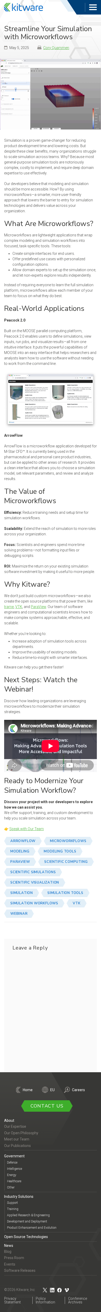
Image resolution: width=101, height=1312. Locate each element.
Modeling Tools (60, 851)
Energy (11, 1175)
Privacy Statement (12, 1300)
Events (9, 1264)
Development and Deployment (27, 1221)
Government (14, 1156)
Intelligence (14, 1168)
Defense (12, 1162)
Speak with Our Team (26, 829)
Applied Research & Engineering (28, 1215)
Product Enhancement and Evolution (31, 1227)
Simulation (21, 893)
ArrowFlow (22, 841)
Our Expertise (15, 1126)
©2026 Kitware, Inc (19, 1289)
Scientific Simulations (33, 872)
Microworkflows (68, 841)
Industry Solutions (18, 1196)
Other (11, 1187)
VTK (18, 607)
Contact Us (47, 1106)
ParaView (38, 607)
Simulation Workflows (34, 903)
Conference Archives (77, 1300)
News (8, 1245)
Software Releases (19, 1270)
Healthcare (14, 1181)
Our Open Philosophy (21, 1133)
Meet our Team (16, 1139)
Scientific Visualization (34, 882)
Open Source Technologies (26, 1237)
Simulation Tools (65, 893)
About (9, 1120)
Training (12, 1209)
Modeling (19, 851)
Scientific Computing (66, 861)
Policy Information (45, 1300)
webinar (19, 913)
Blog (7, 1251)
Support (12, 1203)
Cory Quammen (56, 48)
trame (9, 607)
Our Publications (17, 1145)
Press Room (14, 1258)
